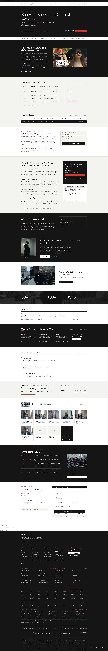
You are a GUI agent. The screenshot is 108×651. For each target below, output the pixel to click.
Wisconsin (27, 623)
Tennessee (31, 598)
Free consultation (47, 548)
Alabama (22, 591)
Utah (47, 598)
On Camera (70, 3)
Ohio (38, 597)
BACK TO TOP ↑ (84, 632)
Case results (23, 552)
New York (81, 595)
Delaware (81, 591)
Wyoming (40, 623)
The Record (52, 3)
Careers (22, 563)
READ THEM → (45, 509)
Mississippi (81, 594)
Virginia (64, 598)
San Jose (56, 605)
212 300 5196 (84, 3)
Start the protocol (76, 339)
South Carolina (82, 597)
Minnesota (72, 594)
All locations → (62, 226)
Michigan (64, 594)
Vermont (56, 598)
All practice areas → (34, 561)
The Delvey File (58, 3)
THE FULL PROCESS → (83, 353)
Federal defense (34, 548)
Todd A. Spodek (24, 548)
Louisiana (31, 594)
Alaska (31, 591)
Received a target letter (48, 558)
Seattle (31, 606)
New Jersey (64, 595)
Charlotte (72, 605)
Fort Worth (47, 605)
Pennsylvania (65, 597)
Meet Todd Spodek (44, 256)
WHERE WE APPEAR (24, 11)
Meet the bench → (83, 404)
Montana (31, 595)
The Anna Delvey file (24, 556)
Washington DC (48, 606)
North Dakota (32, 597)
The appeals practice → (81, 121)
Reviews (22, 561)
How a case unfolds (47, 552)
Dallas (22, 605)
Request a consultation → (101, 647)
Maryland (47, 594)
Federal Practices (46, 3)
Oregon (56, 597)
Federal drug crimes (34, 552)
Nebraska (39, 595)
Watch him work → (54, 256)
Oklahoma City (80, 616)
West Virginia (81, 598)
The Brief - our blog (24, 558)
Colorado (64, 591)
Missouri (22, 595)
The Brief (66, 3)
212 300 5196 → (77, 282)
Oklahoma (47, 597)
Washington (73, 598)
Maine (39, 594)
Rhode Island (73, 597)
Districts (79, 3)
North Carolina (23, 597)
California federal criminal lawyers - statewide (8, 527)
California (56, 591)
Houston (53, 612)
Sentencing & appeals (35, 556)
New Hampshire (57, 595)
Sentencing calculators (48, 554)
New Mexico (73, 595)
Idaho (66, 611)
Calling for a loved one (47, 550)
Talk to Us (75, 3)
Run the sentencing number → (73, 143)
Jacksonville (31, 605)
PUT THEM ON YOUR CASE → (66, 439)
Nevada (47, 595)
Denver (39, 606)
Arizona (39, 591)
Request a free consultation (65, 282)
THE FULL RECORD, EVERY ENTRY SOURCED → (29, 105)
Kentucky (22, 594)
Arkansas (47, 591)
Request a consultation (80, 31)
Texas (39, 598)
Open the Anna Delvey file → (26, 71)
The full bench (23, 550)
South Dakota (23, 598)
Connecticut (73, 591)
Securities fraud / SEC (35, 558)
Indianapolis (81, 605)
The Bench (41, 3)
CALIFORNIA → (51, 121)
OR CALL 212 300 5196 (81, 513)
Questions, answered (47, 556)
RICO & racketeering (34, 554)
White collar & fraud (34, 550)
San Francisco (23, 606)
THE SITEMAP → (84, 568)
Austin (39, 605)
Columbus (64, 605)
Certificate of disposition (48, 561)
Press (63, 3)
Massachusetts (57, 594)
